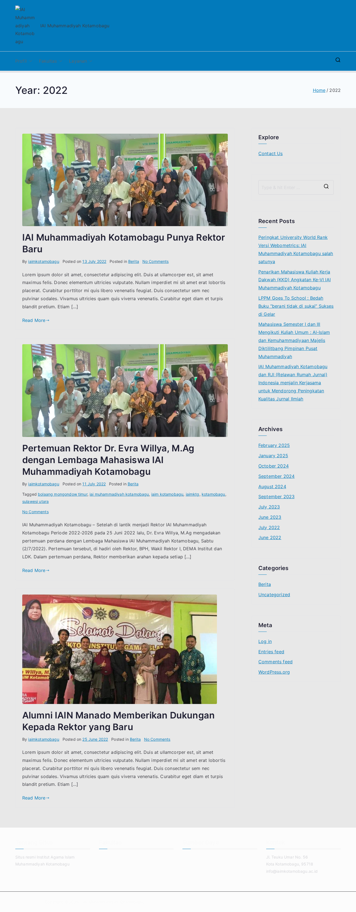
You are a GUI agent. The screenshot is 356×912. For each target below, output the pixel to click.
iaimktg (192, 494)
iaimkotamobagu (43, 261)
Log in (265, 641)
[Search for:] (296, 187)
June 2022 (269, 537)
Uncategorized (274, 594)
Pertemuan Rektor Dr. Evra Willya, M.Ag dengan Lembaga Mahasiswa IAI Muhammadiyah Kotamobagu (108, 460)
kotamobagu (213, 494)
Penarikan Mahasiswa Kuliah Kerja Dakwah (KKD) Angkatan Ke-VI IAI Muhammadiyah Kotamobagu (294, 280)
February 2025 (274, 445)
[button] (29, 61)
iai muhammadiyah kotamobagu (119, 494)
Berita (133, 261)
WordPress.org (274, 672)
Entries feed (271, 651)
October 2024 (273, 466)
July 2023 (269, 507)
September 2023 (276, 496)
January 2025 (273, 455)
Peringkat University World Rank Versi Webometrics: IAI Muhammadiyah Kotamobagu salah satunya (295, 249)
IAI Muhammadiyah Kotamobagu (113, 901)
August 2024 (272, 486)
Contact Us (270, 153)
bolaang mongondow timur (62, 494)
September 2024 (276, 476)
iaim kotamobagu (167, 494)
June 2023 (269, 517)
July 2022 (269, 527)
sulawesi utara (35, 501)
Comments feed (275, 661)
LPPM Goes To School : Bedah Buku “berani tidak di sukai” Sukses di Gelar (296, 306)
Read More (33, 320)
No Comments (155, 261)
